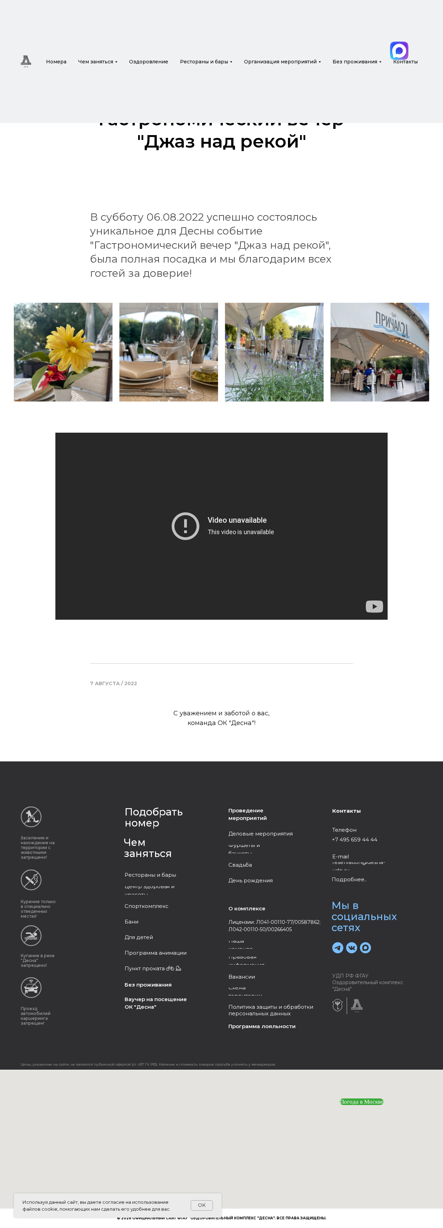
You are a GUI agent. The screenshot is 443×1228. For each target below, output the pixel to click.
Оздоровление (148, 62)
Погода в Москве (361, 1101)
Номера (56, 62)
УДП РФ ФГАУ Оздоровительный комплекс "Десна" (367, 982)
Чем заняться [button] (95, 62)
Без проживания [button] (355, 62)
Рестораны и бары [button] (204, 62)
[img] (399, 51)
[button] (156, 952)
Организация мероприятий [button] (280, 62)
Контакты (405, 62)
